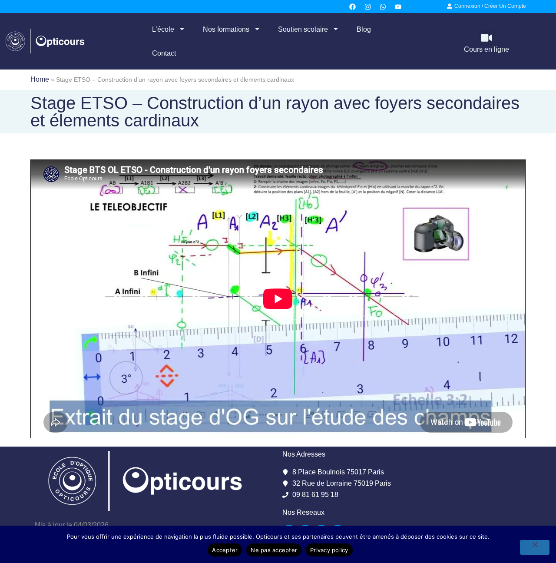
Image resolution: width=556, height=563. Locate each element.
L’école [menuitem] (163, 29)
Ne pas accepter (274, 549)
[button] (487, 38)
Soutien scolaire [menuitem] (303, 29)
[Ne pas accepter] (534, 547)
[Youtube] (398, 6)
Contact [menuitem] (164, 53)
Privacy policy (329, 549)
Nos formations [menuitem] (226, 29)
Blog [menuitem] (364, 29)
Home (39, 79)
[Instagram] (367, 6)
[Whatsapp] (383, 6)
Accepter (225, 549)
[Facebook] (352, 6)
